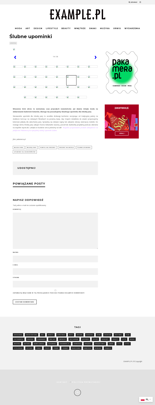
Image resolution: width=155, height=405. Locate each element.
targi (38, 348)
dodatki (89, 334)
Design (38, 28)
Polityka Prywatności (86, 382)
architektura (31, 334)
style (127, 343)
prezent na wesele (66, 147)
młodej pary (31, 147)
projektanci (100, 343)
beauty (50, 334)
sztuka (29, 348)
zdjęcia (108, 348)
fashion (108, 334)
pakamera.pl (65, 343)
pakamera (52, 343)
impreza (62, 339)
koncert (105, 339)
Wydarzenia (132, 28)
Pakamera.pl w (26, 130)
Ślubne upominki (84, 147)
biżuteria (61, 334)
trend (56, 348)
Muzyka (105, 28)
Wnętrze (80, 28)
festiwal (118, 334)
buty (71, 334)
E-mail (15, 265)
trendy (65, 348)
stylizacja (18, 348)
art (42, 334)
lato (124, 339)
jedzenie (85, 339)
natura (27, 343)
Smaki (93, 28)
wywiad (98, 348)
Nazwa (15, 252)
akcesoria (18, 334)
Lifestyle (52, 28)
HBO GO (52, 339)
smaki (111, 343)
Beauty (66, 28)
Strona (16, 277)
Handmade (41, 339)
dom (98, 334)
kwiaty (115, 339)
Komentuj (17, 209)
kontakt (62, 382)
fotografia (18, 339)
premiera (77, 343)
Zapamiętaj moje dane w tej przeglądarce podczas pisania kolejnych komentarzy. (49, 293)
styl (119, 343)
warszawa (76, 348)
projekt (88, 343)
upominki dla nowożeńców (25, 152)
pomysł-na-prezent (48, 147)
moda (132, 339)
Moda (18, 28)
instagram (74, 339)
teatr (47, 348)
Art (28, 28)
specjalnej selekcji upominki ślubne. (44, 130)
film (127, 334)
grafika (30, 339)
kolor (95, 339)
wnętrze (87, 348)
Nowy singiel (39, 343)
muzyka (17, 343)
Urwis (117, 28)
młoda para (18, 147)
